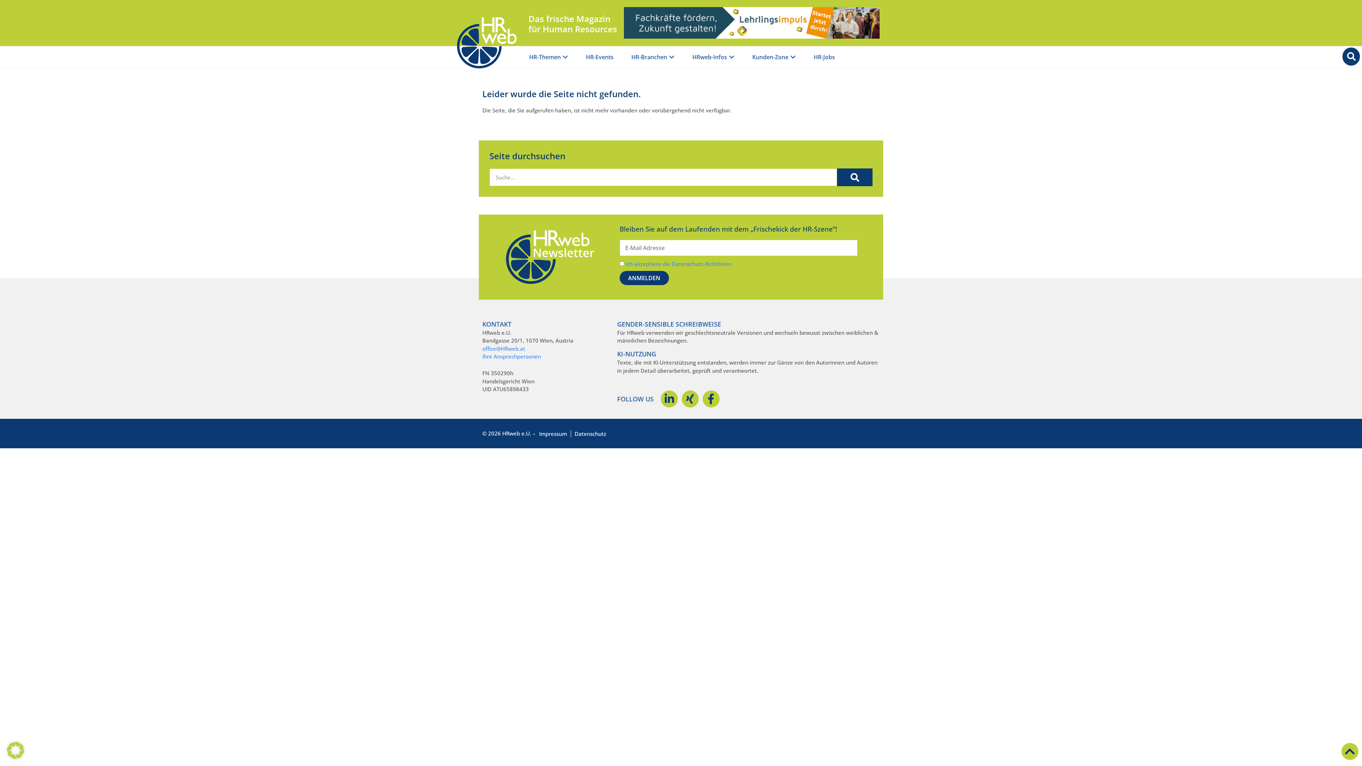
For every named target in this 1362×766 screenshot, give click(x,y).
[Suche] (855, 177)
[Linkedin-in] (669, 398)
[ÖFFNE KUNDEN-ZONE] (793, 57)
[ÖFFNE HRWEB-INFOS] (732, 57)
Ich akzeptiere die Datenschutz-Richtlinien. (679, 263)
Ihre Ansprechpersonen (511, 356)
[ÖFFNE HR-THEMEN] (565, 57)
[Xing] (690, 398)
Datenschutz (590, 433)
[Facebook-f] (711, 398)
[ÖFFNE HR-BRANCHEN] (672, 57)
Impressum (553, 433)
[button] (15, 750)
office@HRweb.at (503, 348)
